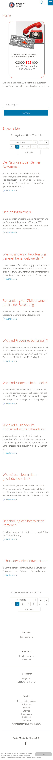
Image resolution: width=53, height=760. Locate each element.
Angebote (26, 678)
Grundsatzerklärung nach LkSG (26, 723)
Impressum (26, 714)
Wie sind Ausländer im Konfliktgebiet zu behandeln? (23, 427)
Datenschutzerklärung (26, 701)
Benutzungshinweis (17, 212)
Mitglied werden (26, 656)
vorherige (21, 142)
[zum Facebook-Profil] (25, 743)
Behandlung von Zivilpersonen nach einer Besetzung (24, 303)
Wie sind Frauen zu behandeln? (25, 341)
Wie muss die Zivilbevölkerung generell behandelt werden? (24, 256)
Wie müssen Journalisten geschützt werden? (20, 477)
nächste (29, 152)
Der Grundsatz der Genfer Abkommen (21, 164)
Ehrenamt (26, 659)
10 (46, 146)
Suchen (26, 112)
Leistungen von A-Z (26, 681)
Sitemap (26, 710)
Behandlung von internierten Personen (23, 523)
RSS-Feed (26, 717)
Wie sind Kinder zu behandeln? (25, 383)
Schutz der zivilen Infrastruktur (25, 561)
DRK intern (27, 720)
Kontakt (26, 707)
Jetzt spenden (26, 636)
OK (44, 754)
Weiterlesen (11, 190)
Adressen (26, 704)
